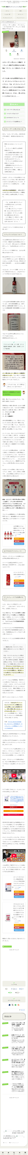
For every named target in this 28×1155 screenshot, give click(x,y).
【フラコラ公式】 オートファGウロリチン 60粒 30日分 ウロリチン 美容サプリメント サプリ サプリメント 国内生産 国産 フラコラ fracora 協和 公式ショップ (17, 799)
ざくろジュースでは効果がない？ (14, 121)
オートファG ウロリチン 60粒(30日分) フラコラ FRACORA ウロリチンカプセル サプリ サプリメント (19, 881)
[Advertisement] (14, 965)
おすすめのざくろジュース (12, 117)
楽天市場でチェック (13, 807)
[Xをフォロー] (12, 1004)
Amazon (17, 538)
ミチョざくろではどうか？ (12, 113)
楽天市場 (17, 541)
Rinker (20, 534)
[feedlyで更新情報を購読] (15, 1004)
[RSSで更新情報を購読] (18, 1004)
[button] (18, 54)
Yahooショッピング (19, 544)
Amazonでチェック (13, 810)
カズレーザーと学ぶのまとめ (13, 109)
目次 (13, 104)
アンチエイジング (7, 946)
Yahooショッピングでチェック (13, 814)
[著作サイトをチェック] (9, 1004)
